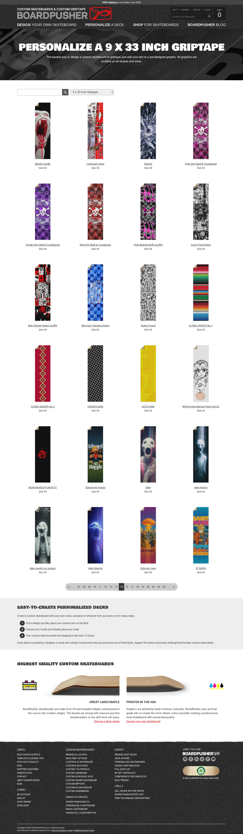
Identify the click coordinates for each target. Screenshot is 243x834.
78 (137, 586)
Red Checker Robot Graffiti (42, 325)
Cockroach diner (95, 163)
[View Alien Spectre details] (95, 536)
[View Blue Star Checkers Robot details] (95, 293)
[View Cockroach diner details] (95, 132)
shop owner (24, 802)
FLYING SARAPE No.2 (43, 406)
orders (185, 10)
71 (100, 586)
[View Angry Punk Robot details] (200, 212)
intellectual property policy (84, 830)
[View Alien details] (148, 455)
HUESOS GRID (95, 406)
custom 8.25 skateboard (79, 762)
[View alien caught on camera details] (42, 536)
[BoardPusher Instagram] (185, 759)
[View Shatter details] (148, 132)
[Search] (209, 17)
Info (21, 749)
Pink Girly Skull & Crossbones (201, 163)
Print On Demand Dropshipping (132, 798)
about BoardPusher (28, 780)
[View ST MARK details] (200, 536)
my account (24, 794)
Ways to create (77, 797)
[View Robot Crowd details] (148, 293)
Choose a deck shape (107, 721)
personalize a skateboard (80, 805)
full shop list (122, 769)
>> (174, 586)
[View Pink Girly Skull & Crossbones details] (200, 132)
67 (78, 586)
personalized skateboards (130, 762)
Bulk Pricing (122, 780)
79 (142, 586)
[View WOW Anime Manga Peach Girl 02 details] (200, 374)
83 (164, 586)
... (74, 586)
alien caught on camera (43, 568)
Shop (119, 749)
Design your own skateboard (143, 721)
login (207, 10)
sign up (196, 10)
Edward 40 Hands (95, 487)
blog (207, 25)
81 (153, 586)
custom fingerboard (77, 791)
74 (116, 586)
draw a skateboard (77, 809)
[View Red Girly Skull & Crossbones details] (95, 212)
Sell (119, 786)
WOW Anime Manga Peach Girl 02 (200, 406)
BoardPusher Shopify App (129, 794)
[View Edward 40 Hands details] (95, 455)
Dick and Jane (148, 568)
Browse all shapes (76, 754)
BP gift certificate (125, 773)
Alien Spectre (95, 568)
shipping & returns (27, 769)
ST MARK (201, 568)
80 (148, 586)
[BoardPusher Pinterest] (207, 759)
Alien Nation (201, 487)
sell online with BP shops (129, 791)
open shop (23, 805)
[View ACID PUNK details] (148, 374)
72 (105, 586)
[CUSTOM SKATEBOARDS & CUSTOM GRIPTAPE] (64, 19)
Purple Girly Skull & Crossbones (43, 244)
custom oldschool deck (79, 776)
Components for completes (130, 776)
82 (158, 586)
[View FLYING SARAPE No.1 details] (200, 293)
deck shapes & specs (28, 754)
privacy (70, 830)
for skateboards (156, 25)
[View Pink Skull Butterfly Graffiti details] (148, 212)
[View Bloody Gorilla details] (42, 132)
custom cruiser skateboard (81, 780)
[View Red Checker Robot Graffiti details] (42, 293)
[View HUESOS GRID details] (95, 374)
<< (69, 586)
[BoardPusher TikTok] (202, 759)
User (21, 789)
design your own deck (127, 765)
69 (89, 586)
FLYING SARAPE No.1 (201, 325)
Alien (148, 487)
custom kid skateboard (79, 787)
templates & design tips (30, 758)
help (174, 10)
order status (24, 773)
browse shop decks (126, 754)
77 (132, 586)
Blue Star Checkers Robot (95, 325)
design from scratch (77, 802)
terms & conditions (59, 830)
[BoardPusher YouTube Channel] (213, 759)
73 (110, 586)
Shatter (148, 163)
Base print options (76, 758)
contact (22, 776)
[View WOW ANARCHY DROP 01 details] (42, 455)
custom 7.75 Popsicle (77, 769)
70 (94, 586)
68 (84, 586)
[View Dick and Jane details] (148, 536)
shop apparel (122, 758)
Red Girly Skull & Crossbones (95, 244)
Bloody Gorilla (42, 163)
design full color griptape (81, 813)
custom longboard (76, 773)
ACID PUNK (148, 406)
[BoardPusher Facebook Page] (191, 759)
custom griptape (75, 784)
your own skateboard (46, 25)
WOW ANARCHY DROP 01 (42, 487)
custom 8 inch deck (77, 765)
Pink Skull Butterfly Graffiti (148, 244)
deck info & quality (28, 762)
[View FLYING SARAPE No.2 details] (42, 374)
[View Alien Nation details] (200, 455)
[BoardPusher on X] (196, 759)
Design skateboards (80, 749)
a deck (104, 25)
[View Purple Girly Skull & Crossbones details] (42, 212)
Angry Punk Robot (201, 244)
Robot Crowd (148, 325)
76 (126, 586)
